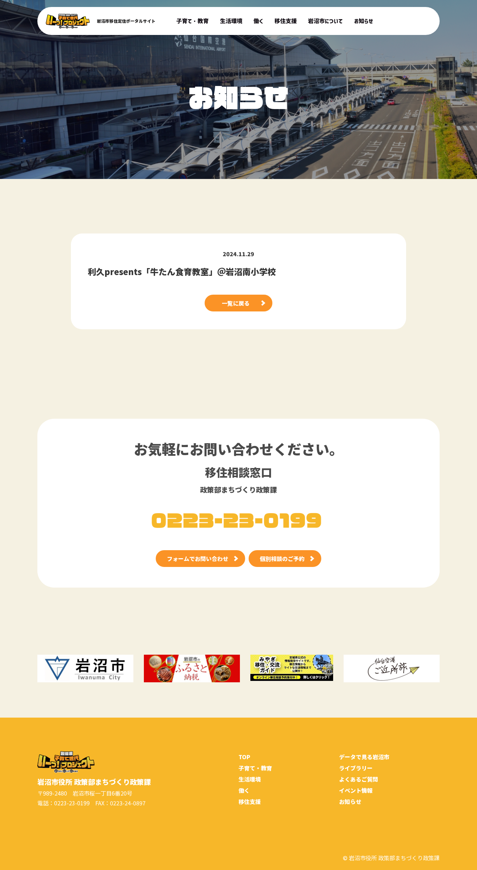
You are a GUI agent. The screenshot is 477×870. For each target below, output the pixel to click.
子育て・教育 (255, 768)
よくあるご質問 (358, 779)
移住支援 (250, 801)
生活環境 (250, 779)
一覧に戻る (236, 303)
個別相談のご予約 (282, 558)
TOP (244, 757)
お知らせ (350, 801)
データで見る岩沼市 (364, 757)
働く (244, 790)
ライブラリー (356, 768)
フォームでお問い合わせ (197, 558)
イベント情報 (356, 790)
